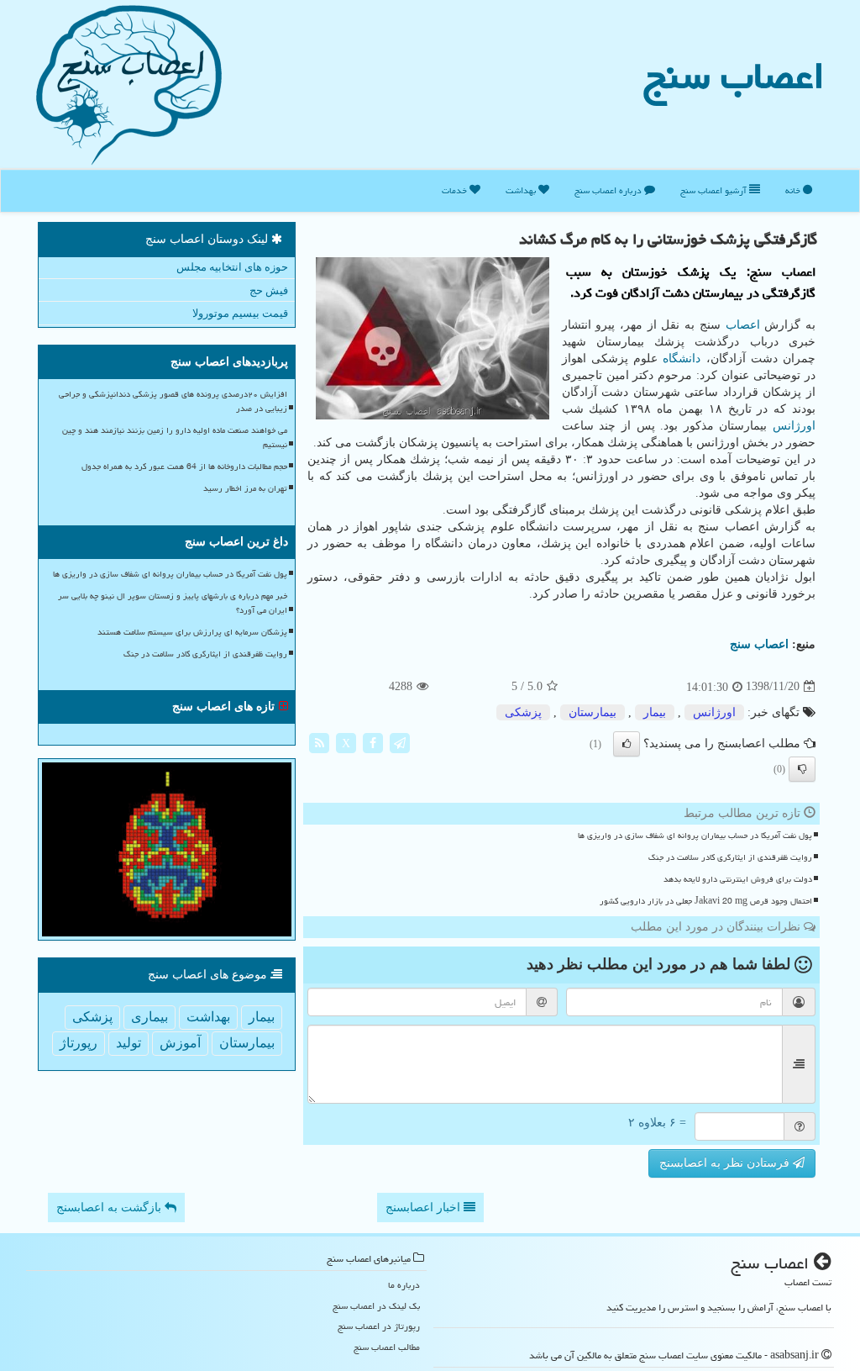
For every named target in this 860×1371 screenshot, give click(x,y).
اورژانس (794, 425)
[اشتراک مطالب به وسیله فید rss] (319, 742)
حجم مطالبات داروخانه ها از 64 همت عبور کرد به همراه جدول (184, 466)
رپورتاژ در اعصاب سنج (379, 1326)
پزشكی (523, 712)
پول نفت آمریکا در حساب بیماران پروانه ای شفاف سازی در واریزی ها (695, 835)
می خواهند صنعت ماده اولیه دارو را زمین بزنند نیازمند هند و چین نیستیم (174, 437)
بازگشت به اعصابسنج (110, 1207)
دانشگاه (681, 358)
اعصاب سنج (734, 76)
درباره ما (404, 1285)
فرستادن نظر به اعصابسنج (726, 1163)
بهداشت (522, 190)
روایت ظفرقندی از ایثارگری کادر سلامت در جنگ (730, 857)
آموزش (180, 1043)
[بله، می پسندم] (626, 744)
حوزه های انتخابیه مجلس (232, 267)
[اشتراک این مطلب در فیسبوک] (373, 742)
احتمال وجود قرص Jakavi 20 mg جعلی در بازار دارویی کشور (706, 901)
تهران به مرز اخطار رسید (245, 488)
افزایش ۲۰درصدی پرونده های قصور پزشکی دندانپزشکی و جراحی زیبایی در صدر (173, 401)
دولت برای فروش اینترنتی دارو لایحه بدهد (737, 879)
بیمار (654, 712)
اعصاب (743, 325)
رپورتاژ (78, 1043)
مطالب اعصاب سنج (387, 1347)
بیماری (149, 1017)
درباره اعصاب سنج (609, 190)
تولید (128, 1043)
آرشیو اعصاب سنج (714, 190)
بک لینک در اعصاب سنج (376, 1306)
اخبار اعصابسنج (424, 1207)
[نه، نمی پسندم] (802, 769)
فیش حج (268, 290)
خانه (794, 190)
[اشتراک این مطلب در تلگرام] (400, 742)
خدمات (455, 190)
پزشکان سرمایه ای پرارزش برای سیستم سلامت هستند (192, 632)
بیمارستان (592, 712)
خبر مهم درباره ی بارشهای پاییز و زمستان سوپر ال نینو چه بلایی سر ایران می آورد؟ (172, 603)
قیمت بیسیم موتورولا (240, 313)
